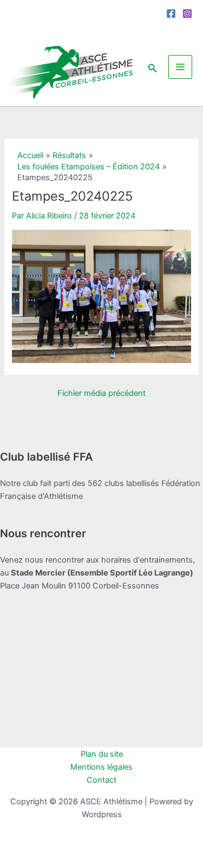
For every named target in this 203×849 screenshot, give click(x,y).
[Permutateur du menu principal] (180, 67)
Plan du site (102, 754)
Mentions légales (101, 767)
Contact (101, 780)
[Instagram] (187, 13)
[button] (153, 66)
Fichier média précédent (101, 393)
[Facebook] (171, 13)
